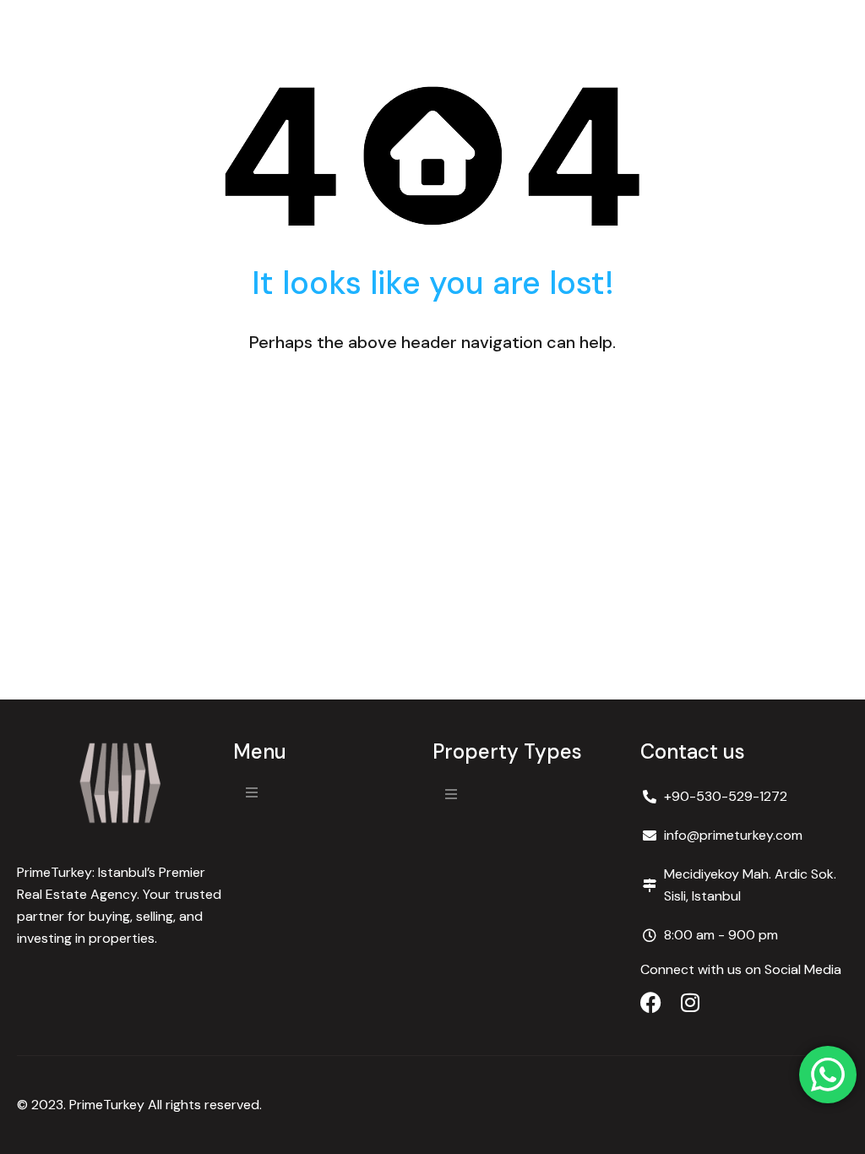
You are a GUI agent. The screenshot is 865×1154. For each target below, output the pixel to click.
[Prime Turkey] (121, 783)
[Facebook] (650, 1002)
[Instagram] (689, 1002)
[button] (251, 792)
